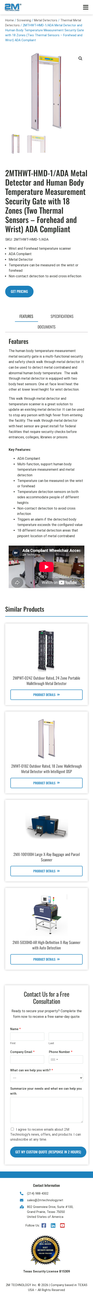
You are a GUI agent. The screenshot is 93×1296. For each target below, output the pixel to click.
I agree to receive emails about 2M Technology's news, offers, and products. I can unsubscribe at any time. (45, 1134)
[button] (80, 58)
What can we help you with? (31, 1070)
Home (9, 20)
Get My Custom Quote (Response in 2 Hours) (48, 1151)
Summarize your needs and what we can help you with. (46, 1091)
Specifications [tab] (62, 316)
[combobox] (54, 1059)
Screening (24, 20)
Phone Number (60, 1052)
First (13, 1043)
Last (51, 1043)
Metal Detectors (45, 20)
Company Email (22, 1052)
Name (15, 1029)
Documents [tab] (47, 327)
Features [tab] (26, 316)
